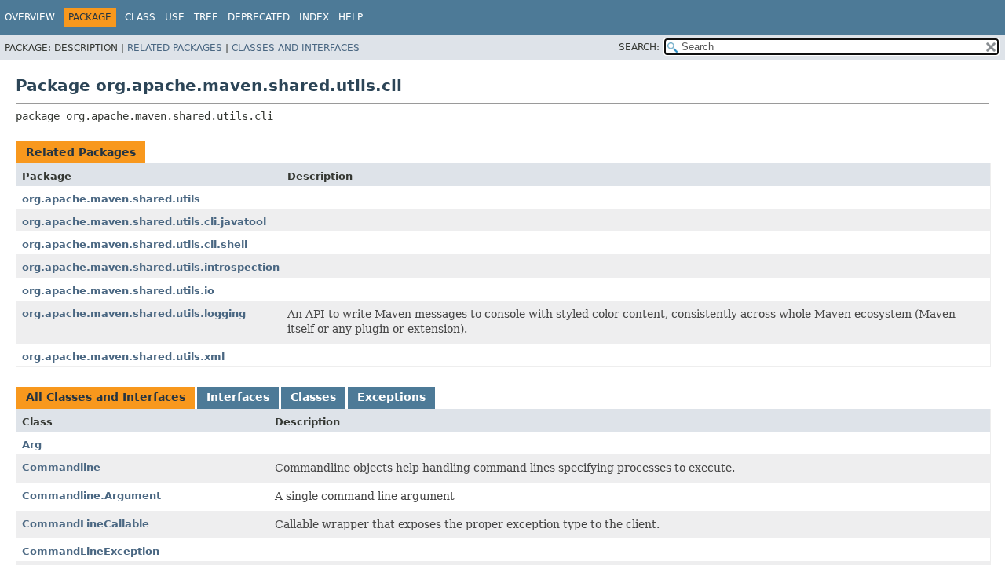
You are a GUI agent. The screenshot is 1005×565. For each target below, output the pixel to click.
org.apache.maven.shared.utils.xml (123, 357)
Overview (30, 17)
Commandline (61, 467)
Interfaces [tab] (237, 397)
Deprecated (259, 17)
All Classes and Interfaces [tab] (105, 397)
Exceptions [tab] (391, 397)
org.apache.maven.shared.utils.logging (134, 313)
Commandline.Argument (91, 495)
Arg (32, 444)
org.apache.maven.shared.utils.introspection (151, 267)
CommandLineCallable (85, 524)
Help (350, 17)
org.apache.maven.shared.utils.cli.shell (134, 244)
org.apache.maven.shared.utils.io (118, 291)
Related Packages (174, 47)
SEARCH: (639, 47)
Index (314, 17)
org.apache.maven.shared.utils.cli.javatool (144, 222)
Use (175, 17)
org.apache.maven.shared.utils (111, 199)
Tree (206, 17)
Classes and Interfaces (296, 47)
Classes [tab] (313, 397)
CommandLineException (90, 551)
